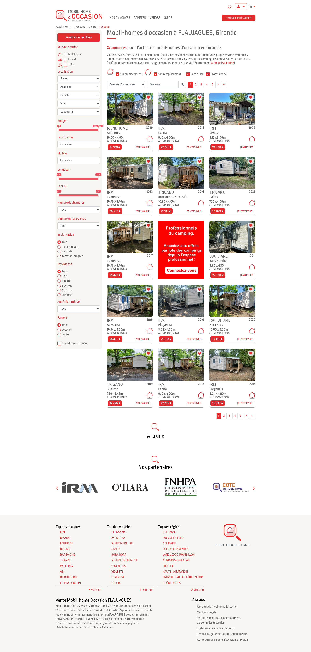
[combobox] (78, 144)
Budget (62, 121)
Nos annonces (119, 17)
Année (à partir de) (68, 301)
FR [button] (251, 6)
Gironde (92, 27)
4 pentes (67, 290)
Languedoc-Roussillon (179, 554)
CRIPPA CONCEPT (70, 583)
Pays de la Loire (173, 537)
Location (67, 329)
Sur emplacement (130, 74)
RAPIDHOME (67, 554)
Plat (64, 276)
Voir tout (96, 589)
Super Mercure (122, 543)
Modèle (62, 153)
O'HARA (65, 537)
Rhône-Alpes (172, 583)
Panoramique (70, 246)
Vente (65, 334)
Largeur (62, 186)
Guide (168, 17)
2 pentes (67, 285)
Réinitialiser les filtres (78, 37)
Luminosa (117, 577)
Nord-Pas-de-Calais (176, 560)
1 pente (66, 280)
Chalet (72, 59)
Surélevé (67, 295)
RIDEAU (65, 549)
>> (224, 84)
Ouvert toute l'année (74, 343)
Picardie (168, 566)
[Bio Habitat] (232, 545)
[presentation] (57, 488)
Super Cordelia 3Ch (124, 560)
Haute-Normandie (175, 571)
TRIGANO (65, 560)
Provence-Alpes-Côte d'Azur (183, 577)
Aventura (118, 537)
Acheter (140, 17)
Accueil (59, 27)
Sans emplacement (169, 74)
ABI (62, 571)
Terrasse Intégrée (72, 256)
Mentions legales (207, 612)
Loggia (116, 583)
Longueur (63, 169)
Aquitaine (80, 27)
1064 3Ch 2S (118, 566)
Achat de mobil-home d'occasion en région (222, 639)
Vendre (155, 17)
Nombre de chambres (70, 202)
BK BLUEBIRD (68, 577)
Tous (64, 242)
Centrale (67, 251)
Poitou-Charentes (175, 549)
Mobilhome (75, 54)
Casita (115, 549)
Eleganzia (118, 532)
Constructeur (65, 137)
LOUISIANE (66, 543)
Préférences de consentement (215, 628)
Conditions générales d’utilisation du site (222, 634)
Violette (117, 571)
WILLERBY (66, 566)
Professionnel (219, 74)
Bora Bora (118, 554)
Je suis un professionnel (239, 17)
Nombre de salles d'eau (71, 219)
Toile (71, 64)
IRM (62, 532)
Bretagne (169, 532)
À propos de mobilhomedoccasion (217, 606)
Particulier (197, 74)
